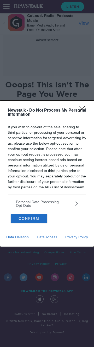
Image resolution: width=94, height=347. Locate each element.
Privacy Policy (76, 237)
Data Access (47, 237)
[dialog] (47, 173)
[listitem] (47, 203)
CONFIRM (29, 218)
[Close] (84, 110)
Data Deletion (17, 237)
